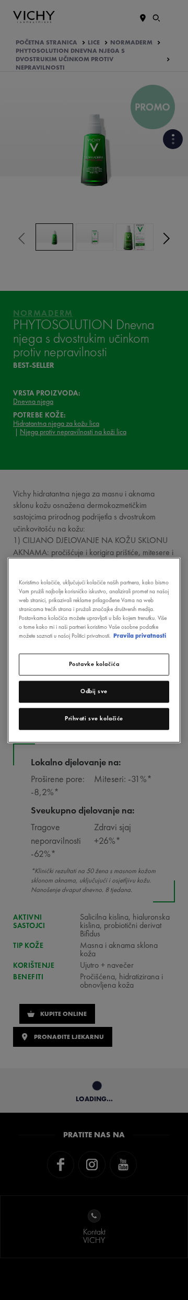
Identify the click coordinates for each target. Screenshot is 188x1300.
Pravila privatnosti (139, 635)
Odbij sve (94, 691)
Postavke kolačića (94, 664)
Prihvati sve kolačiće (94, 718)
